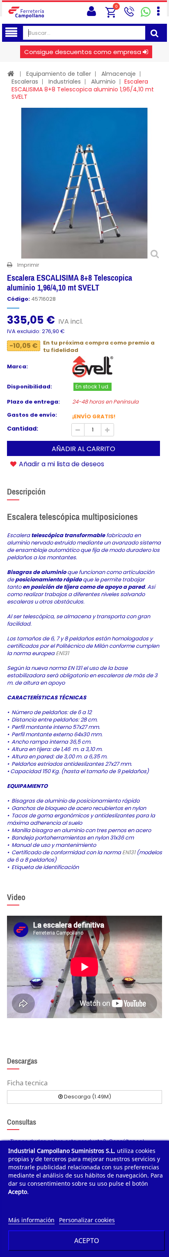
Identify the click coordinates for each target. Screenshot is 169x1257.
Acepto (86, 1240)
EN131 (62, 653)
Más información (31, 1220)
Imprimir (28, 265)
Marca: (17, 366)
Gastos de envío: (32, 415)
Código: (18, 299)
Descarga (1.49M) (87, 1096)
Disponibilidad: (29, 386)
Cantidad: (22, 428)
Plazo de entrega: (33, 402)
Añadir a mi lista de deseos (60, 464)
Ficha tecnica (27, 1082)
